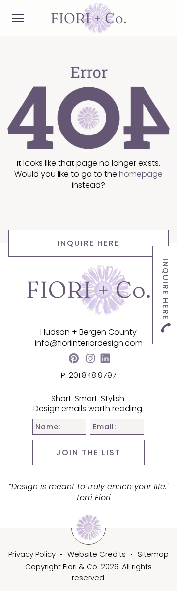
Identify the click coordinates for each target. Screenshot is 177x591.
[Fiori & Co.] (88, 18)
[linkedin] (105, 359)
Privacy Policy (32, 554)
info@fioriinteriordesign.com (89, 343)
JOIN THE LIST (88, 452)
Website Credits (96, 554)
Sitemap (153, 554)
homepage (141, 174)
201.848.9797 (93, 375)
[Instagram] (90, 359)
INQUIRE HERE (88, 243)
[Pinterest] (73, 359)
